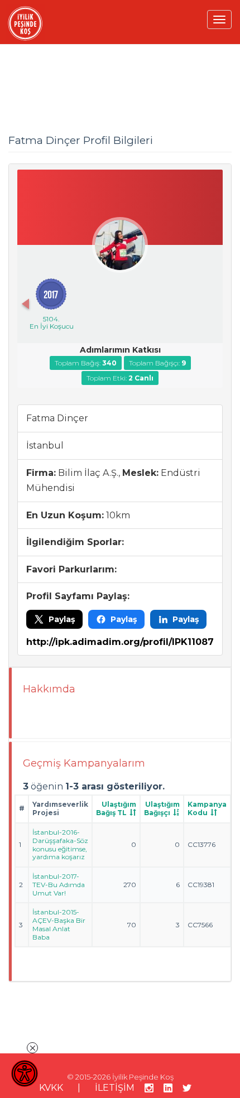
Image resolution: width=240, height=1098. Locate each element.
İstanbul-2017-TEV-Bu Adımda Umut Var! (58, 884)
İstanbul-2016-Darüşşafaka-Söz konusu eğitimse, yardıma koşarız (60, 844)
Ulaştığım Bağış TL (116, 808)
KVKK (51, 1087)
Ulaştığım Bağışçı (162, 808)
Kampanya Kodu (207, 808)
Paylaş (62, 619)
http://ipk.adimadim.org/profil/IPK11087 (120, 642)
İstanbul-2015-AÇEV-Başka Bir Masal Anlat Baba (58, 924)
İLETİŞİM (115, 1087)
